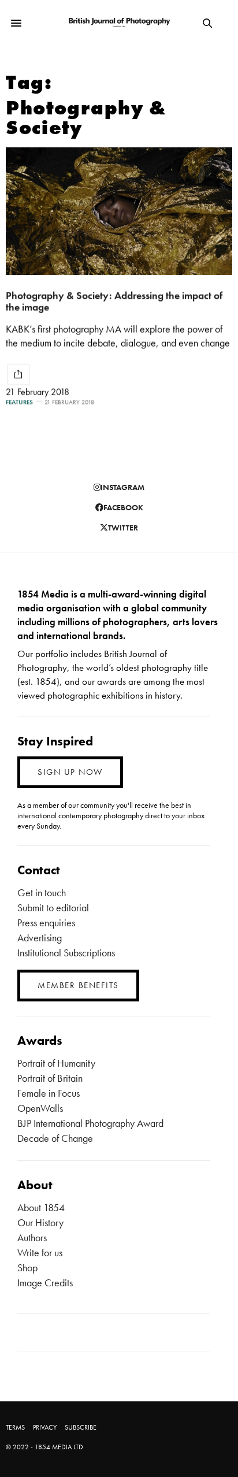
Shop (27, 1267)
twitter (123, 527)
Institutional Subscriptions (66, 952)
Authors (32, 1237)
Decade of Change (55, 1138)
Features (19, 402)
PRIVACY (45, 1427)
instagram (122, 487)
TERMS (15, 1427)
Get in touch (41, 892)
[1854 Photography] (119, 22)
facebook (123, 507)
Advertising (39, 937)
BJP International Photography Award (90, 1123)
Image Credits (45, 1282)
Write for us (39, 1252)
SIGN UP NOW (70, 772)
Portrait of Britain (50, 1078)
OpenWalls (40, 1108)
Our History (40, 1222)
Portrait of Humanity (56, 1063)
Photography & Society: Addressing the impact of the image (114, 301)
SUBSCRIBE (80, 1427)
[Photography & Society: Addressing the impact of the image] (119, 211)
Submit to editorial (53, 907)
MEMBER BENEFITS (78, 985)
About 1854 (41, 1207)
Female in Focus (48, 1093)
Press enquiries (46, 922)
